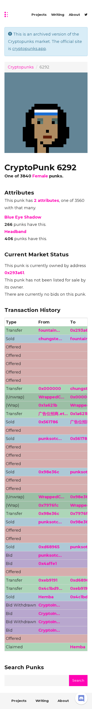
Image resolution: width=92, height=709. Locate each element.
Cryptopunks (21, 67)
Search (78, 680)
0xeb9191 (47, 580)
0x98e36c (48, 472)
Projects (39, 14)
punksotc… (50, 438)
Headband (15, 231)
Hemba (46, 597)
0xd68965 (48, 546)
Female (40, 176)
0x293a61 (14, 272)
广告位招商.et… (53, 413)
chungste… (50, 338)
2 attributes (46, 200)
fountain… (49, 330)
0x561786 (48, 422)
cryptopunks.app (29, 48)
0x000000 (49, 388)
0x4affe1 (47, 563)
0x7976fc (48, 505)
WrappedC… (51, 397)
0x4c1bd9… (50, 588)
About (74, 14)
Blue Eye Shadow (22, 217)
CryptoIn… (49, 605)
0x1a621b (47, 405)
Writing (57, 14)
